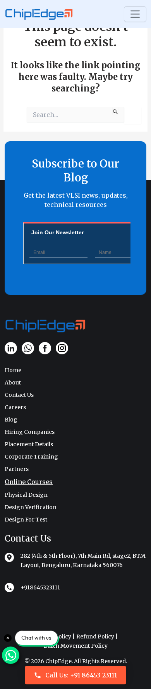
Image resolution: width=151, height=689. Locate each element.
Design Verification (31, 507)
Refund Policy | (97, 636)
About (13, 382)
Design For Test (26, 519)
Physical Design (26, 494)
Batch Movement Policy (76, 645)
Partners (17, 469)
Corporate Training (31, 456)
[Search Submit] (115, 111)
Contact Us (19, 394)
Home (13, 370)
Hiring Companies (30, 431)
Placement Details (29, 444)
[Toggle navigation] (135, 14)
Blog (11, 419)
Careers (15, 407)
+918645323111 (40, 587)
